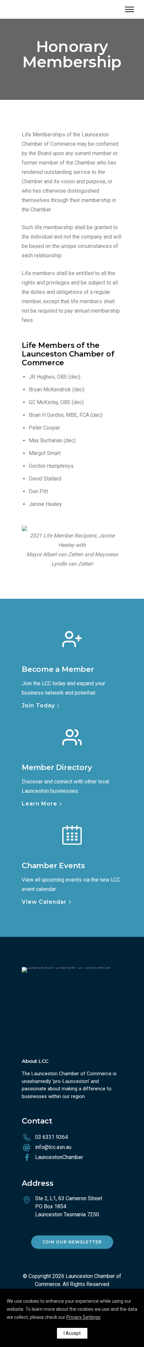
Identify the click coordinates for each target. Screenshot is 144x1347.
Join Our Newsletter (72, 1241)
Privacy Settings (83, 1317)
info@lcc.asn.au (53, 1147)
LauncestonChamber (59, 1157)
